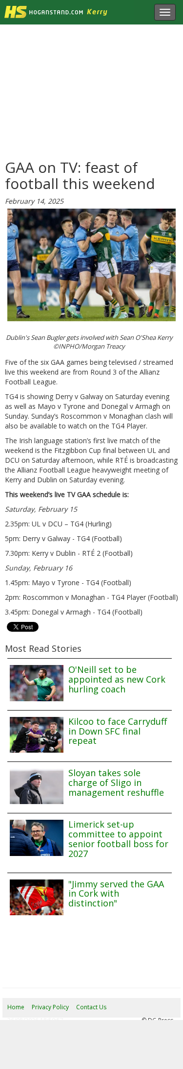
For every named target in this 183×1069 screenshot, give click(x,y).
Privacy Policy (50, 1007)
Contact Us (91, 1007)
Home (15, 1007)
